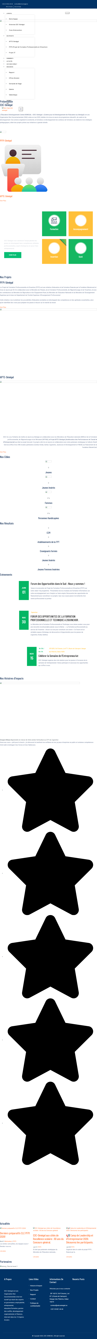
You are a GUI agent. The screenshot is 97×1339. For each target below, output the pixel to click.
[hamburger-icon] (67, 13)
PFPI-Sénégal (6, 140)
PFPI (14, 1241)
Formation (54, 229)
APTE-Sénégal (6, 196)
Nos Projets (34, 1290)
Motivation (8, 1241)
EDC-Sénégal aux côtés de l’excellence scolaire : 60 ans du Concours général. (48, 1239)
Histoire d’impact (36, 1286)
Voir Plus (12, 255)
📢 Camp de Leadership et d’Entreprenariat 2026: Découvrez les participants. (79, 1239)
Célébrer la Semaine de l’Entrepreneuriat (58, 655)
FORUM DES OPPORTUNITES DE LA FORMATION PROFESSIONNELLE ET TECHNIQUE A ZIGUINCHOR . (55, 618)
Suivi (81, 256)
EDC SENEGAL (48, 1336)
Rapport (33, 1294)
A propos (9, 13)
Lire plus (3, 1251)
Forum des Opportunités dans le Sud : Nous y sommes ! (58, 583)
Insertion (54, 256)
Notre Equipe (13, 19)
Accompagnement (80, 229)
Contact (33, 1299)
